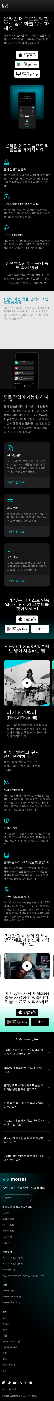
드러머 (6, 1213)
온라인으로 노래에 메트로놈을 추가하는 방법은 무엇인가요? (23, 1087)
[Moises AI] (5, 6)
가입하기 (40, 629)
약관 (4, 1353)
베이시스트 (8, 1225)
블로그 (6, 1324)
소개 (4, 1318)
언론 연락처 (8, 1365)
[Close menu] (49, 6)
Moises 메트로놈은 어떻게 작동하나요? (24, 1070)
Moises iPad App (11, 1302)
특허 (4, 1371)
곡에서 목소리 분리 (12, 1264)
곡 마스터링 (8, 1269)
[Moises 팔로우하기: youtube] (14, 1382)
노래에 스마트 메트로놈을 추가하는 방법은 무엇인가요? (23, 1052)
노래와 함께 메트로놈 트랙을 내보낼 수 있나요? (24, 1158)
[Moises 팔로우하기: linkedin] (20, 1382)
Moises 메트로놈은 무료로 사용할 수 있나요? (24, 1140)
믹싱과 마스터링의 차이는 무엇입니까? (23, 1275)
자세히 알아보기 (17, 482)
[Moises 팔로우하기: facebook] (30, 1382)
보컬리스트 (8, 1219)
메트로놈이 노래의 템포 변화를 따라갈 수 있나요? (24, 1122)
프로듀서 (7, 1236)
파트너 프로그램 (11, 1341)
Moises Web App (11, 1296)
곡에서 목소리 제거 (12, 1258)
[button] (27, 683)
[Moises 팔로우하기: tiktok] (9, 1382)
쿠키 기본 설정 (9, 1389)
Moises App (8, 1291)
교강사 (6, 1242)
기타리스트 (8, 1231)
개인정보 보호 (9, 1347)
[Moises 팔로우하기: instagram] (3, 1382)
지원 (4, 1359)
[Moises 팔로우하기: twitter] (25, 1382)
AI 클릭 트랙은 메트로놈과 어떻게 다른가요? (24, 1105)
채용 (4, 1335)
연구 (4, 1329)
